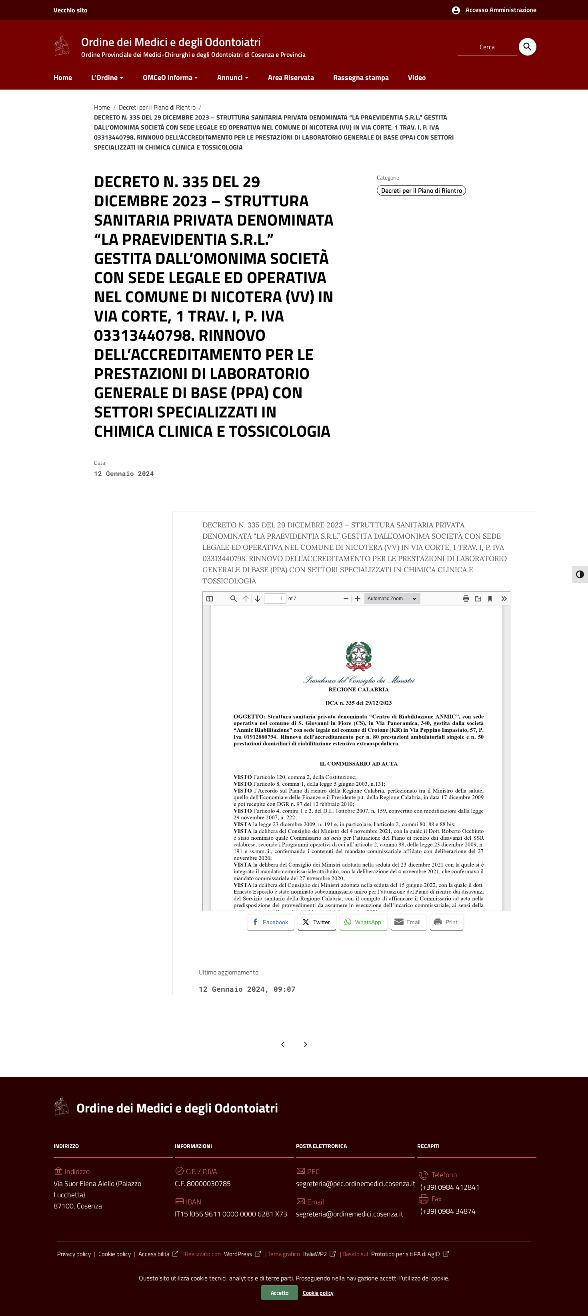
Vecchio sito (71, 10)
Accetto (279, 1292)
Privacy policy (74, 1253)
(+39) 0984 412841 (449, 1187)
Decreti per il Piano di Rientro (157, 107)
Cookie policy (318, 1292)
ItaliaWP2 (315, 1253)
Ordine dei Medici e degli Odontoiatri (177, 1107)
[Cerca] (527, 47)
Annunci (230, 77)
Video (417, 77)
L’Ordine (104, 77)
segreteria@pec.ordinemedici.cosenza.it (355, 1183)
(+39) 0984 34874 (447, 1211)
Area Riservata (291, 77)
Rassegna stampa (361, 77)
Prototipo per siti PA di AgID (405, 1253)
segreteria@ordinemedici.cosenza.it (349, 1213)
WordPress (238, 1253)
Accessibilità (153, 1253)
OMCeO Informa (167, 77)
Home (63, 77)
